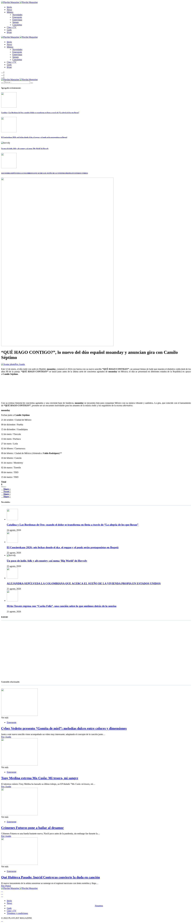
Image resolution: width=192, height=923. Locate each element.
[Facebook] (2, 891)
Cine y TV (11, 27)
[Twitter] (2, 893)
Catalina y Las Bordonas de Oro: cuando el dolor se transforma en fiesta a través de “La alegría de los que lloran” (40, 112)
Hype (9, 32)
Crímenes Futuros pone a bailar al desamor (32, 828)
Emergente (17, 17)
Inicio (9, 7)
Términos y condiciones (17, 913)
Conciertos (17, 25)
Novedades (17, 14)
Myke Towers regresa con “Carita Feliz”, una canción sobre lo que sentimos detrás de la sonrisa (61, 606)
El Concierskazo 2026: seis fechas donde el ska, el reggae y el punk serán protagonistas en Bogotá (34, 137)
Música (10, 12)
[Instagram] (2, 896)
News (9, 9)
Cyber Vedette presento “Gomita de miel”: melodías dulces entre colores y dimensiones (64, 728)
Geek (9, 30)
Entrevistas (17, 20)
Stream (15, 22)
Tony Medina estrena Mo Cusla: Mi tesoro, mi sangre (39, 778)
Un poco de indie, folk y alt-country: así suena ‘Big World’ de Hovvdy (24, 148)
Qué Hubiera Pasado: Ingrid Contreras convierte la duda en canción (50, 877)
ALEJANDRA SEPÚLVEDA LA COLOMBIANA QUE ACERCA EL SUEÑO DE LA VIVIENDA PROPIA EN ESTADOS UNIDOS (44, 173)
